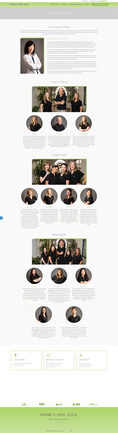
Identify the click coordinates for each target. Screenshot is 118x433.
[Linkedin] (101, 1)
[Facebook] (99, 1)
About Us (57, 4)
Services (64, 4)
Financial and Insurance (75, 4)
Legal (71, 430)
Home (51, 4)
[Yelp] (102, 1)
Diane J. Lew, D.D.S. (20, 5)
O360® (66, 430)
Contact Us (86, 4)
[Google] (106, 1)
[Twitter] (104, 1)
